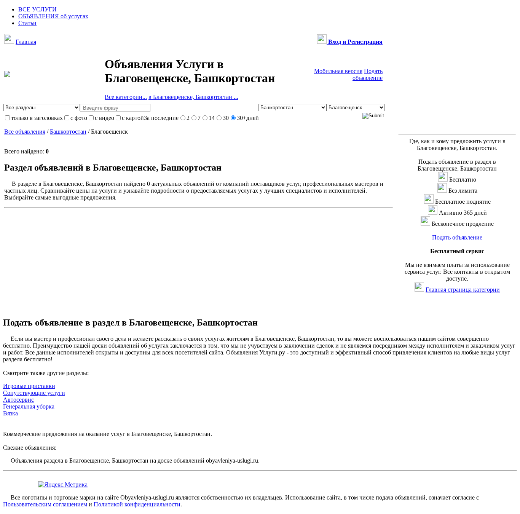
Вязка (10, 413)
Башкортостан (68, 131)
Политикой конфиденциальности (137, 504)
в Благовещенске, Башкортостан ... (193, 97)
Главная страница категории (463, 289)
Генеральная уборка (28, 406)
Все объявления (24, 131)
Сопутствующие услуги (34, 392)
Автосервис (18, 399)
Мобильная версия (338, 71)
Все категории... (126, 97)
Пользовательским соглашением (45, 504)
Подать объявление (368, 74)
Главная (26, 41)
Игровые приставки (29, 386)
